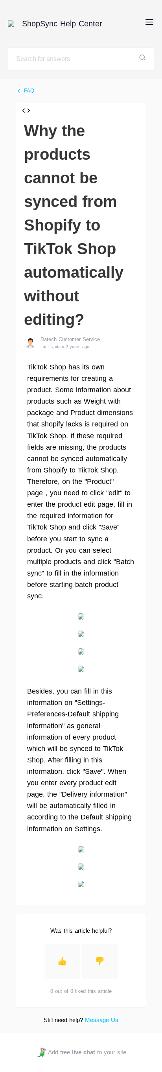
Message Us (101, 1020)
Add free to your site (87, 1052)
